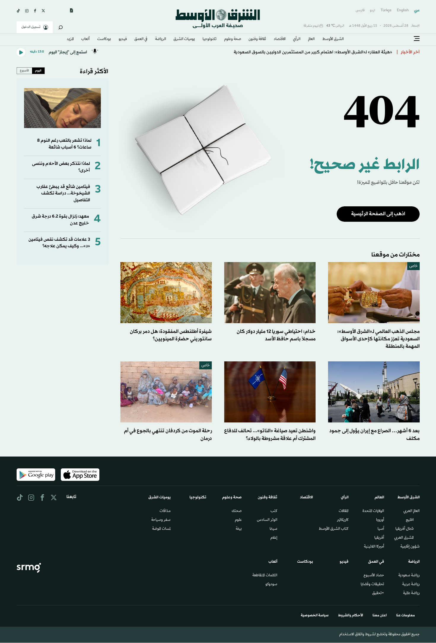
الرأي (296, 39)
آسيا (381, 529)
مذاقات (165, 511)
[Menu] (417, 39)
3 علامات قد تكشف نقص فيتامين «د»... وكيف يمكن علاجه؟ (59, 243)
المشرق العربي (404, 538)
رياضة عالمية (411, 593)
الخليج (410, 520)
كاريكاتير (343, 520)
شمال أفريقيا (404, 529)
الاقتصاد (280, 39)
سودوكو (271, 585)
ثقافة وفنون (257, 39)
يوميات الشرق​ (184, 39)
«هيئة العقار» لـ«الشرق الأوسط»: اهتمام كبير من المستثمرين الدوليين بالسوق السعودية (313, 52)
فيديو (123, 39)
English (403, 10)
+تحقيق (378, 593)
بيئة (239, 529)
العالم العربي (411, 511)
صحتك (237, 511)
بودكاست (104, 39)
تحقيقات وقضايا (372, 585)
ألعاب (85, 39)
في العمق (140, 39)
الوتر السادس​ (267, 520)
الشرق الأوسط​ (333, 39)
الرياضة (160, 39)
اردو (372, 10)
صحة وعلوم (232, 39)
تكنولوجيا (210, 39)
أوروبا (380, 520)
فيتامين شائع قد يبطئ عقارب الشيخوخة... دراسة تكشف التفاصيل (63, 193)
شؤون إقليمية (410, 547)
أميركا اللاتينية (374, 547)
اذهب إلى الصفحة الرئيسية (378, 213)
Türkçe (386, 10)
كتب (273, 511)
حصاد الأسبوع (374, 576)
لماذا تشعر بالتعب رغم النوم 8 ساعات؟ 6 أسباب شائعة (64, 144)
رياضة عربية (411, 585)
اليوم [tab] (38, 70)
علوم (238, 520)
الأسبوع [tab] (24, 70)
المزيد (70, 39)
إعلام (273, 538)
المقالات (344, 511)
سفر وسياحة (161, 520)
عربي (417, 10)
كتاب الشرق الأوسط (334, 529)
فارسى (360, 10)
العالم (311, 39)
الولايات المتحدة (373, 511)
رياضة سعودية (409, 576)
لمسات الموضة (161, 529)
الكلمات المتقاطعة (264, 576)
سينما (273, 529)
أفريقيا (379, 538)
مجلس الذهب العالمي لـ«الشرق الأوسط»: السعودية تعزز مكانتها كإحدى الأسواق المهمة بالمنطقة (378, 339)
